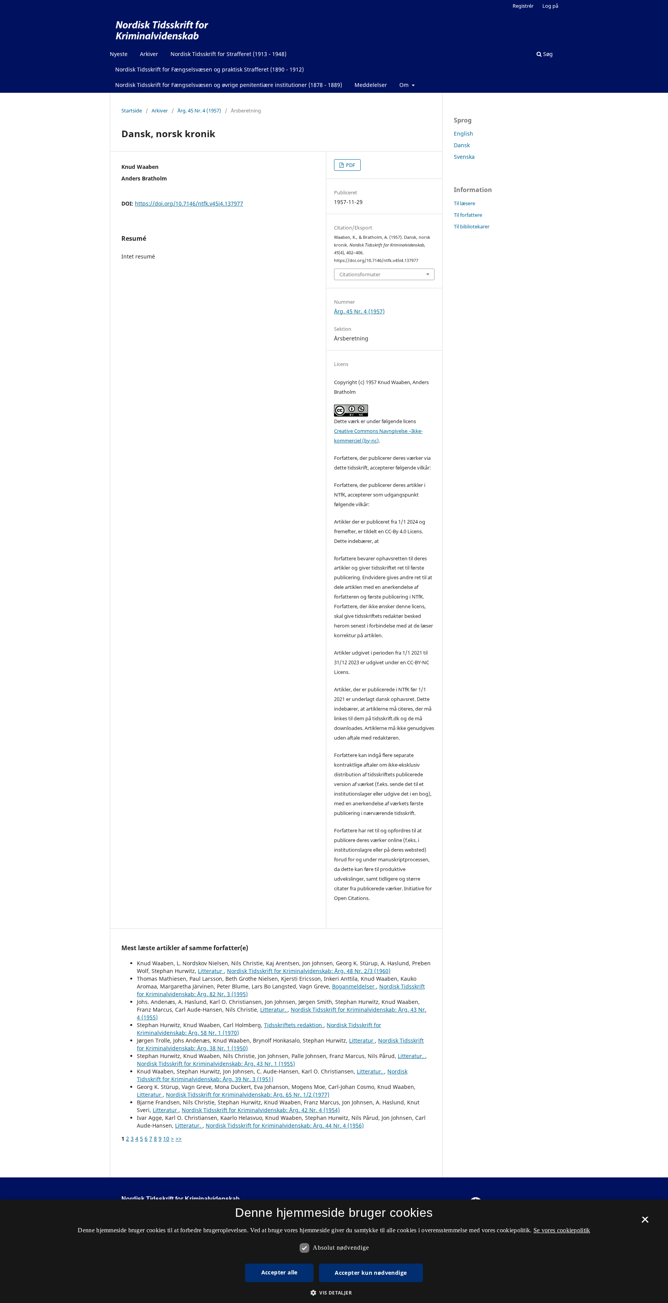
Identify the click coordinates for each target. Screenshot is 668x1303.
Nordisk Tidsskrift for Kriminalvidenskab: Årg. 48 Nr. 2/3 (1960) (308, 971)
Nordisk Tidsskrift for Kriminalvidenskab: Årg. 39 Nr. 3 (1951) (272, 1075)
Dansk (462, 145)
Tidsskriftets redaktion (294, 1025)
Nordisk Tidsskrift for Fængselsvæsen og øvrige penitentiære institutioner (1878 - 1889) (228, 84)
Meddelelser (370, 84)
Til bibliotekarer (471, 226)
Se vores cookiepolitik (561, 1230)
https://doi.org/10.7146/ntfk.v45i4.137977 (189, 203)
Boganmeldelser (354, 986)
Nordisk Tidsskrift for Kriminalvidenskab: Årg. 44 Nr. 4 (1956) (285, 1125)
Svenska (464, 156)
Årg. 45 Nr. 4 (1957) (199, 110)
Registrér (523, 5)
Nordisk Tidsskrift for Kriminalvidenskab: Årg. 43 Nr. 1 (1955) (216, 1063)
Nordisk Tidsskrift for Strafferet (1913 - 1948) (228, 54)
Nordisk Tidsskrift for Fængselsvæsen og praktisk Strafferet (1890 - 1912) (209, 69)
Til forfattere (468, 214)
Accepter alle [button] (279, 1272)
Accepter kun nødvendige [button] (371, 1272)
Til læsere (464, 203)
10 (166, 1138)
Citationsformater (359, 274)
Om (404, 84)
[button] (334, 1293)
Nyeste (119, 54)
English (463, 133)
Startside (131, 110)
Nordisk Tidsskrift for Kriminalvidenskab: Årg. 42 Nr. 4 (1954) (261, 1110)
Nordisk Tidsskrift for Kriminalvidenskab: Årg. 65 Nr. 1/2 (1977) (247, 1094)
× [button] (645, 1222)
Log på (550, 5)
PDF (350, 165)
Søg (547, 54)
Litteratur (211, 971)
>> (179, 1138)
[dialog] (334, 1251)
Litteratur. (274, 1009)
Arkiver (149, 54)
